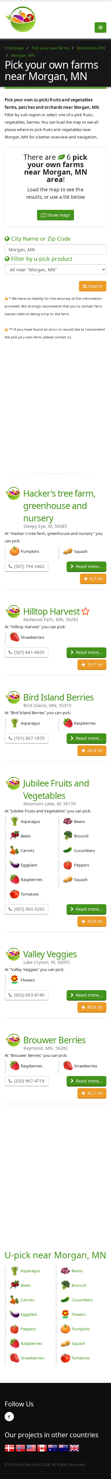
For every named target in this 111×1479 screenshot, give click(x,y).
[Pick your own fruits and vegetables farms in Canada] (42, 1447)
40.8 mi (94, 1007)
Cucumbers (82, 1300)
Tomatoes (81, 1358)
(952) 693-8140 (28, 995)
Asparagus (30, 1270)
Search (94, 286)
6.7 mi (95, 578)
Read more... (88, 566)
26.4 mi (94, 750)
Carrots (27, 1300)
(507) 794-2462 (28, 566)
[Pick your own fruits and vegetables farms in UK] (74, 1447)
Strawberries (32, 1358)
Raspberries (32, 1343)
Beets (26, 1285)
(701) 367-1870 (28, 738)
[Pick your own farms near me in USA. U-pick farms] (24, 19)
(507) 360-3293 (28, 909)
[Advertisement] (55, 411)
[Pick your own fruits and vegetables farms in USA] (31, 1447)
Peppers (28, 1329)
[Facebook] (9, 1416)
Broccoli (79, 1285)
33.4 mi (94, 921)
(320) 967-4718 (28, 1081)
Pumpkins (81, 1329)
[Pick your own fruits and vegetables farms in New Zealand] (63, 1447)
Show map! (58, 215)
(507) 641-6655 (28, 652)
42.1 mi (94, 1093)
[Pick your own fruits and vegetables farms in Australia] (53, 1447)
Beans (77, 1270)
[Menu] (100, 27)
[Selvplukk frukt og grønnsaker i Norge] (20, 1447)
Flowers (79, 1314)
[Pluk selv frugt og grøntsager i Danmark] (9, 1447)
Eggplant (29, 1314)
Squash (78, 1343)
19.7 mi (94, 664)
